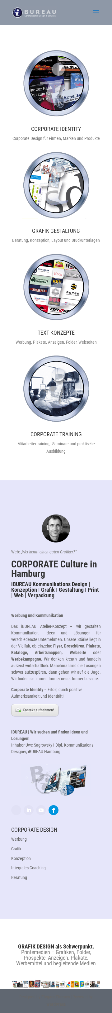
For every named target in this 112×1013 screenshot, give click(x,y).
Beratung (19, 877)
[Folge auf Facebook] (53, 810)
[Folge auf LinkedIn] (29, 810)
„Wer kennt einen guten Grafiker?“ (49, 551)
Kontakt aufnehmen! (38, 710)
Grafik (16, 848)
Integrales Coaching (28, 867)
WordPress (56, 1004)
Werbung (19, 839)
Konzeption (21, 858)
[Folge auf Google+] (16, 810)
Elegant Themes (55, 996)
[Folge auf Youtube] (41, 810)
